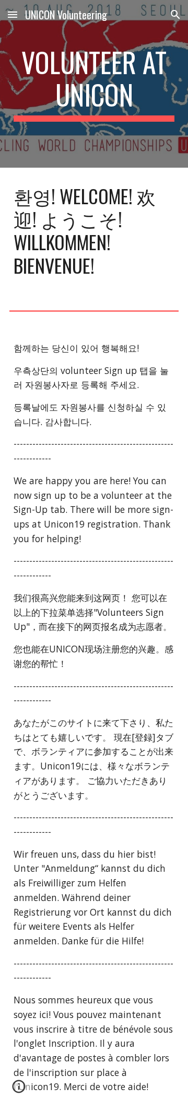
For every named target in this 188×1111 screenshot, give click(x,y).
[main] (94, 84)
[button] (12, 14)
